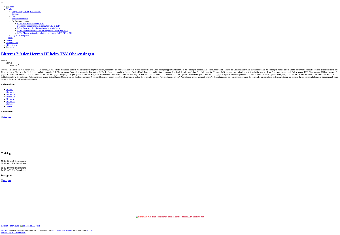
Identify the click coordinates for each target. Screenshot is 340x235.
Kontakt (4, 226)
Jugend (9, 40)
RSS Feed (35, 226)
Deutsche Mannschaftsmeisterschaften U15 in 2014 (38, 26)
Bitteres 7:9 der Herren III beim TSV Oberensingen (47, 53)
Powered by (13, 233)
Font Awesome (67, 230)
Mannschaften (12, 42)
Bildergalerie (11, 45)
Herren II (10, 92)
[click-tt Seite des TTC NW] (10, 47)
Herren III (10, 94)
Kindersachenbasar (20, 19)
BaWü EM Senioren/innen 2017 (30, 23)
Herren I (9, 89)
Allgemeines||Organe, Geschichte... (26, 11)
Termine (15, 14)
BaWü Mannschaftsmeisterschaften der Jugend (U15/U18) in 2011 (45, 33)
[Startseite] (10, 7)
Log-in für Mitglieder (20, 35)
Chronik (15, 16)
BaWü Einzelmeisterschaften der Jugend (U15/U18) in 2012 (42, 31)
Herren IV (10, 97)
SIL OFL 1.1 (91, 230)
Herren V (10, 99)
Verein (9, 9)
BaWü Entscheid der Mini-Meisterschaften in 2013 (38, 28)
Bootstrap (4, 230)
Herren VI (10, 101)
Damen (9, 104)
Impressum (14, 226)
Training (9, 38)
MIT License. (57, 230)
